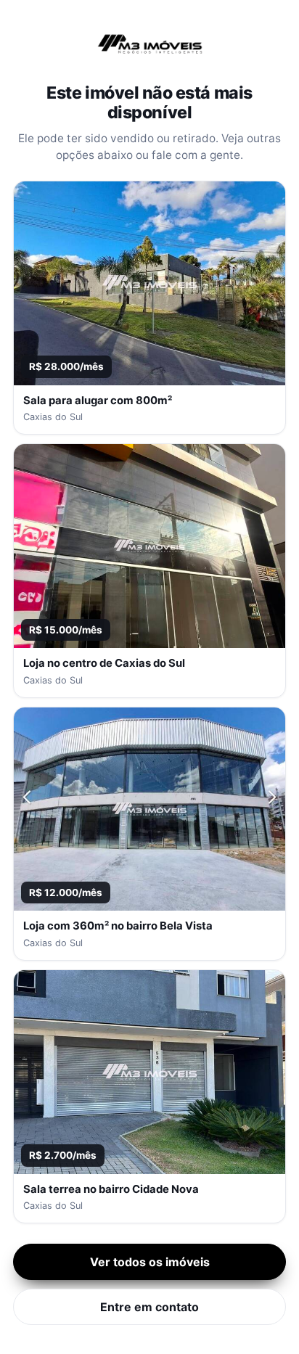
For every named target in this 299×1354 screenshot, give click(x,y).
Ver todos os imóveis (150, 1262)
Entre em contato (149, 1307)
